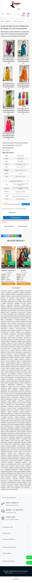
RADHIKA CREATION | (24, 408)
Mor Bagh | (10, 395)
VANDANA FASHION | (12, 469)
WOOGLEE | (18, 480)
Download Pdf (23, 226)
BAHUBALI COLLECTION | (19, 312)
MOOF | (4, 395)
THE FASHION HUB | (11, 464)
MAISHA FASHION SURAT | (17, 383)
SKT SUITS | (14, 449)
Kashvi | (28, 359)
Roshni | (24, 419)
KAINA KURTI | (18, 348)
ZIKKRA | (4, 487)
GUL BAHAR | (5, 334)
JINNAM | (28, 343)
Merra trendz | (25, 390)
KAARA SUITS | (21, 346)
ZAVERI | (17, 486)
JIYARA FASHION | (17, 345)
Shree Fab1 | (8, 444)
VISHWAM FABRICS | (25, 477)
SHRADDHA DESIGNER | (20, 442)
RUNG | (12, 421)
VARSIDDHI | (10, 473)
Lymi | (3, 377)
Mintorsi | (14, 392)
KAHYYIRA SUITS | (7, 348)
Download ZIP (10, 226)
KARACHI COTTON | (7, 359)
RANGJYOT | (11, 413)
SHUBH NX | (22, 446)
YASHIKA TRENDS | (22, 482)
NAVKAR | (25, 399)
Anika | (20, 301)
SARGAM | (18, 430)
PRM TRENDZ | (26, 406)
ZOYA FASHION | (16, 487)
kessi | (13, 365)
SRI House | (22, 449)
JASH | (9, 343)
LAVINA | (19, 372)
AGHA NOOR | (16, 296)
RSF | (8, 421)
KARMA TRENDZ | (20, 359)
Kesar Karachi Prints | (14, 363)
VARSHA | (4, 473)
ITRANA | (19, 341)
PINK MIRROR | (21, 404)
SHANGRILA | (20, 437)
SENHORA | (11, 433)
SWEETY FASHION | (25, 455)
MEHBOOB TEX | (6, 390)
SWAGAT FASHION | (13, 455)
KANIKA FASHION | (15, 357)
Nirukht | (22, 401)
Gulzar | (12, 336)
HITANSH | (20, 337)
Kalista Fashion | (7, 354)
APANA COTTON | (21, 303)
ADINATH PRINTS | (6, 296)
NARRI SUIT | (17, 399)
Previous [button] (2, 256)
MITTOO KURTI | (11, 393)
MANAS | (4, 384)
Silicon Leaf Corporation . (19, 573)
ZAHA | (17, 484)
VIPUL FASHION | (6, 477)
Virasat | (15, 477)
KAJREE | (25, 350)
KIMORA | (23, 366)
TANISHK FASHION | (14, 458)
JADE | (24, 341)
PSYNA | (4, 408)
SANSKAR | (10, 428)
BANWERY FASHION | (25, 314)
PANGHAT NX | (11, 404)
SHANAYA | (12, 437)
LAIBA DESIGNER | (10, 372)
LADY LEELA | (24, 370)
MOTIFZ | (16, 395)
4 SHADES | (9, 292)
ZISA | (9, 487)
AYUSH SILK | (22, 310)
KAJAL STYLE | (6, 350)
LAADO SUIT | (5, 370)
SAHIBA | (23, 422)
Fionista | (17, 327)
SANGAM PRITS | (9, 426)
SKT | (9, 449)
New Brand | (13, 401)
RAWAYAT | (13, 415)
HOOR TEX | (27, 337)
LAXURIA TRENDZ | (8, 290)
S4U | (23, 421)
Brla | (3, 319)
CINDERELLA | (10, 319)
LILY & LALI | (15, 375)
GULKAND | (13, 334)
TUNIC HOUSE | (20, 466)
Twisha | (28, 466)
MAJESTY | (28, 383)
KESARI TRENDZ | (6, 365)
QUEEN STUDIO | (12, 408)
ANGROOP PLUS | (13, 301)
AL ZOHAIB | (11, 298)
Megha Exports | (25, 388)
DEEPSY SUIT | (11, 321)
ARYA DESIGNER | (15, 308)
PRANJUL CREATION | (15, 406)
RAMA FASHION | (25, 411)
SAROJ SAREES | (22, 431)
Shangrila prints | (15, 439)
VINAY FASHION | (14, 475)
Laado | (28, 368)
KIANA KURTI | (27, 365)
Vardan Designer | (7, 471)
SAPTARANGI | (27, 428)
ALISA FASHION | (21, 298)
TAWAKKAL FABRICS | (22, 462)
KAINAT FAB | (27, 348)
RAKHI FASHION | (14, 411)
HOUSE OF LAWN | (13, 339)
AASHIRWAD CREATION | (24, 294)
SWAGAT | (4, 455)
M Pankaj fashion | (22, 379)
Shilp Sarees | (6, 440)
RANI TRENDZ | (26, 413)
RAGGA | (17, 410)
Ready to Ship (11, 263)
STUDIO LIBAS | (18, 451)
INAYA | (29, 339)
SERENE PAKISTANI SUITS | (23, 433)
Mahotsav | (5, 383)
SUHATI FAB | (13, 453)
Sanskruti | (18, 428)
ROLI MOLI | (11, 419)
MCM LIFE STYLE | (15, 386)
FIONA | (11, 327)
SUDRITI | (4, 453)
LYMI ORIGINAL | (10, 377)
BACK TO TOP (16, 579)
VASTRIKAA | (17, 473)
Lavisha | (25, 372)
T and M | (23, 457)
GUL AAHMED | (26, 332)
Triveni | (12, 466)
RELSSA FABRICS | (22, 415)
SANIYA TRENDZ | (21, 426)
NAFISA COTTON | (25, 397)
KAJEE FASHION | (16, 350)
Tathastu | (27, 460)
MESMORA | (4, 392)
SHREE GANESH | (26, 444)
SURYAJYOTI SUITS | (24, 453)
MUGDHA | (28, 395)
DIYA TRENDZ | (13, 323)
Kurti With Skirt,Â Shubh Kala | (14, 368)
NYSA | (19, 402)
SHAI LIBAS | (5, 437)
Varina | (28, 471)
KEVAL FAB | (19, 365)
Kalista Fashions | (21, 354)
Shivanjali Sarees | (7, 442)
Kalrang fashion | (20, 355)
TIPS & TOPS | (21, 464)
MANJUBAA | (12, 384)
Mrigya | (22, 395)
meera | (24, 386)
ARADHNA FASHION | (14, 305)
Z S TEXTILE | (10, 484)
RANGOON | (18, 413)
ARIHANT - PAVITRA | (13, 307)
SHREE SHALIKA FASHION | (9, 446)
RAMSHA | (4, 413)
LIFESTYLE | (27, 374)
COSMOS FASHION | (21, 319)
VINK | (21, 475)
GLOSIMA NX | (5, 332)
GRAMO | (19, 332)
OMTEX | (24, 402)
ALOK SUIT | (12, 299)
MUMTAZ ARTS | (6, 397)
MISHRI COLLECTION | (24, 392)
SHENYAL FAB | (26, 439)
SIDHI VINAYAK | (22, 448)
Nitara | (10, 402)
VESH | (6, 475)
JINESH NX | (22, 343)
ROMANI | (18, 419)
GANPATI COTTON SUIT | (23, 330)
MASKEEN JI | (22, 384)
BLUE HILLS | (22, 318)
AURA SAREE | (24, 308)
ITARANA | (14, 341)
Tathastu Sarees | (8, 462)
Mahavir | (15, 381)
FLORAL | (24, 327)
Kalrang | (10, 355)
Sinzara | (4, 449)
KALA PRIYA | (11, 352)
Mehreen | (16, 390)
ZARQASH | (10, 486)
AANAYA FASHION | (25, 292)
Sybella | (4, 457)
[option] (8, 263)
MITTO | (3, 393)
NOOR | (14, 402)
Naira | (3, 399)
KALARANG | (20, 352)
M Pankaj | (11, 379)
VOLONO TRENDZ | (20, 478)
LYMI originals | (20, 377)
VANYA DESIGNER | (25, 469)
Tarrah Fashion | (25, 458)
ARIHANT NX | (6, 308)
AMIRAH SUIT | (22, 299)
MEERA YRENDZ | (13, 388)
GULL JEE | (5, 336)
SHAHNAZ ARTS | (22, 435)
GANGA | (13, 330)
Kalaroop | (27, 352)
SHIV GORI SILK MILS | (18, 440)
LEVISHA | (21, 374)
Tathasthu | (5, 460)
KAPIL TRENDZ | (26, 357)
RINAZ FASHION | (21, 417)
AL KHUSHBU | (25, 296)
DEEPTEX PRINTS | (21, 321)
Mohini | (18, 393)
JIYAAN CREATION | (6, 345)
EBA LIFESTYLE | (23, 323)
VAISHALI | (12, 468)
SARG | (12, 430)
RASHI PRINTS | (5, 415)
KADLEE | (28, 346)
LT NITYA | (22, 375)
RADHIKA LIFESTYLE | (8, 410)
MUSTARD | (16, 397)
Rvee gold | (18, 421)
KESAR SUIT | (27, 363)
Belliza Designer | (21, 316)
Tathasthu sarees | (17, 460)
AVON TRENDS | (13, 310)
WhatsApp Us (17, 217)
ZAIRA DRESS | (23, 484)
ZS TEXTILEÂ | (26, 487)
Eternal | (10, 325)
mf (18, 158)
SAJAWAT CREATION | (7, 424)
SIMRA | (29, 448)
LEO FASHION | (13, 374)
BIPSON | (15, 318)
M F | (27, 377)
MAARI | (9, 381)
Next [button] (29, 256)
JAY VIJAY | (14, 343)
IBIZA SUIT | (23, 339)
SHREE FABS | (17, 444)
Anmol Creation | (8, 303)
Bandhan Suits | (13, 314)
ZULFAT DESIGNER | (12, 489)
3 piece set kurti (20, 199)
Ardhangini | (26, 305)
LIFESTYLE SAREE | (6, 375)
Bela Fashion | (10, 316)
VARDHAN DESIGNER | (19, 471)
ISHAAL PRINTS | (6, 341)
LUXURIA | (28, 375)
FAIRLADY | (17, 325)
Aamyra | (16, 292)
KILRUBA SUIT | (15, 366)
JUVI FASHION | (26, 345)
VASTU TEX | (25, 473)
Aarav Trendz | (11, 294)
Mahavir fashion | (25, 381)
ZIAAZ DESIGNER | (25, 486)
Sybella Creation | (13, 457)
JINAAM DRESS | (20, 290)
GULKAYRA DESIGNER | (24, 334)
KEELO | (19, 361)
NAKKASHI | (9, 399)
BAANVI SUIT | (6, 312)
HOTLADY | (4, 339)
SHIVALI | (28, 440)
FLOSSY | (12, 328)
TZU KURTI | (5, 468)
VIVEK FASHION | (7, 478)
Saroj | (3, 431)
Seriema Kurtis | (12, 435)
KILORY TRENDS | (6, 366)
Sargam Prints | (26, 430)
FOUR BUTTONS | (22, 328)
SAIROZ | (28, 422)
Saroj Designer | (11, 431)
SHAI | (29, 435)
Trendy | (28, 464)
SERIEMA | (4, 435)
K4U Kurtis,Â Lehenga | (8, 346)
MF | (9, 392)
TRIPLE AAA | (5, 466)
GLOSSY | (13, 332)
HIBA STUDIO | (12, 337)
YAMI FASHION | (12, 482)
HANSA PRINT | (20, 336)
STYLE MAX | (27, 451)
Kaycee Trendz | (11, 361)
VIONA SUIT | (27, 475)
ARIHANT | (4, 307)
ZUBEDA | (4, 489)
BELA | (3, 316)
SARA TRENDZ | (5, 430)
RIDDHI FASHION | (8, 417)
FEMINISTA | (24, 325)
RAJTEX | (23, 410)
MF (2, 32)
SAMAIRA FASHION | (19, 424)
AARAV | (3, 294)
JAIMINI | (4, 343)
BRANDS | (28, 318)
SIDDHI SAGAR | (12, 448)
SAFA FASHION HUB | (13, 422)
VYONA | (11, 480)
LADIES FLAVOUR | (14, 370)
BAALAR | (28, 310)
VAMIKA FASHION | (21, 468)
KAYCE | (3, 361)
